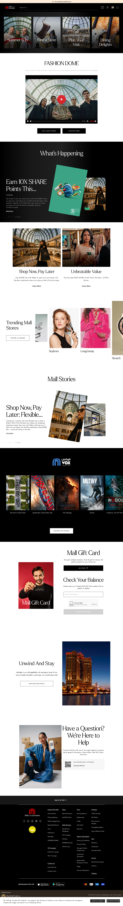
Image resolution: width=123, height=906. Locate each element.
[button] (16, 216)
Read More (9, 211)
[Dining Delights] (105, 32)
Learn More (36, 286)
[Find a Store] (47, 32)
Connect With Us (79, 765)
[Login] (107, 7)
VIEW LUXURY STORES (49, 131)
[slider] (55, 121)
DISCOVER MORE (74, 131)
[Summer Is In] (17, 32)
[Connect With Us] (68, 764)
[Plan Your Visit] (76, 32)
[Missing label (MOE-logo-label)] (10, 7)
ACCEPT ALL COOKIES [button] (97, 901)
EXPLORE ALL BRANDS (18, 338)
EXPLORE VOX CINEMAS (61, 531)
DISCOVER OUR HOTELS (37, 684)
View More (9, 433)
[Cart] (102, 8)
